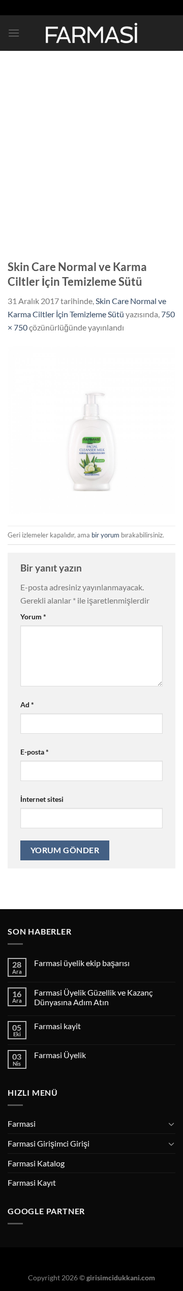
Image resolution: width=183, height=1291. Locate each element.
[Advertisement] (91, 147)
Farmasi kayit (57, 1026)
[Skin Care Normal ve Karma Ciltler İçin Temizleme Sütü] (91, 428)
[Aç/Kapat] (171, 1124)
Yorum (33, 616)
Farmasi (22, 1123)
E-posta (34, 751)
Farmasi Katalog (36, 1163)
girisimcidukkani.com (120, 1277)
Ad (27, 704)
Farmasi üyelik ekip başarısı (82, 963)
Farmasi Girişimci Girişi (48, 1143)
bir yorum (105, 535)
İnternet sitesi (42, 799)
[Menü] (14, 32)
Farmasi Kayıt (32, 1182)
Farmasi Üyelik (60, 1055)
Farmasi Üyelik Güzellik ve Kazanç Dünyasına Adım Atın (93, 997)
